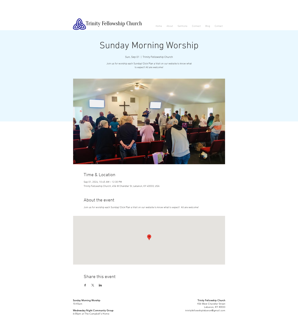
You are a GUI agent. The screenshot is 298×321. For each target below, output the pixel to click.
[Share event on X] (92, 285)
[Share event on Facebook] (85, 285)
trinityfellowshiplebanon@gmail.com (205, 310)
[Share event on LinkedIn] (100, 285)
